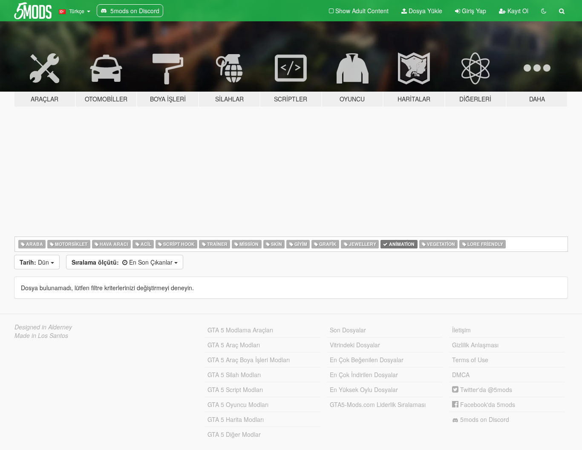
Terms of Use (470, 359)
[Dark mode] (544, 10)
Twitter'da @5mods (485, 389)
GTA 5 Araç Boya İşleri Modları (248, 359)
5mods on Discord (483, 419)
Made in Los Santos (41, 335)
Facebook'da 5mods (486, 404)
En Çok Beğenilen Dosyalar (366, 359)
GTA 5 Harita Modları (235, 419)
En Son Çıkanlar (123, 262)
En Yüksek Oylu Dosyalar (364, 389)
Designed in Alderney (43, 327)
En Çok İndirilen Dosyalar (364, 374)
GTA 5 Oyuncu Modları (237, 404)
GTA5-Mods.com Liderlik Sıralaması (378, 404)
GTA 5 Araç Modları (233, 344)
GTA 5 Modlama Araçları (240, 330)
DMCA (461, 374)
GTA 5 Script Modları (235, 389)
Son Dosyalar (348, 330)
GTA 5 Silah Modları (234, 374)
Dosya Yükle (424, 10)
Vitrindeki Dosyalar (355, 344)
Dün (35, 262)
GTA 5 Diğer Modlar (234, 434)
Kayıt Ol (517, 10)
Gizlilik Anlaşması (475, 344)
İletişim (461, 330)
